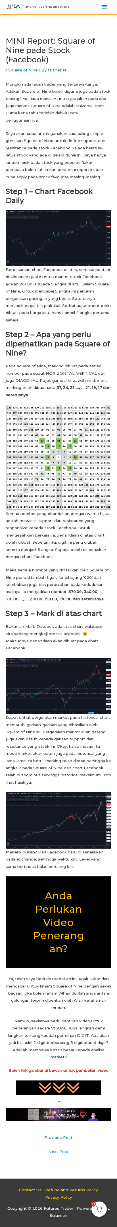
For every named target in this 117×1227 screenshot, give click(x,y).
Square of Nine (23, 70)
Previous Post (58, 1137)
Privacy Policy (58, 1197)
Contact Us (30, 1190)
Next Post (58, 1151)
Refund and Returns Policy (71, 1190)
